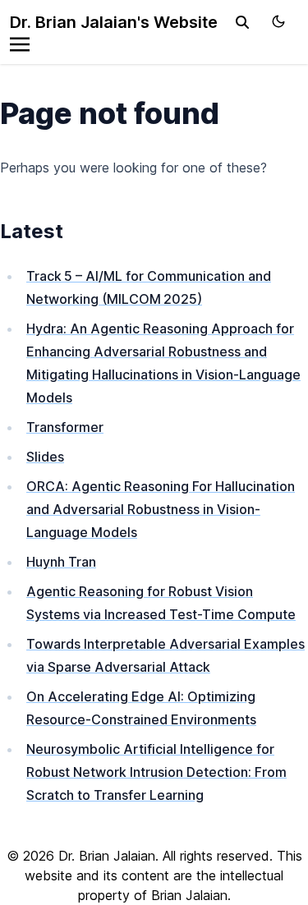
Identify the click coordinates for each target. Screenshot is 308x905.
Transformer (64, 427)
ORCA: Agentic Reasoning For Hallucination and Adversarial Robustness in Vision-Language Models (160, 509)
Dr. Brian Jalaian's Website (114, 22)
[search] (242, 22)
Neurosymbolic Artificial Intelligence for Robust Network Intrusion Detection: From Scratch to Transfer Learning (156, 772)
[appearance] (278, 21)
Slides (45, 456)
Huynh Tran (61, 562)
